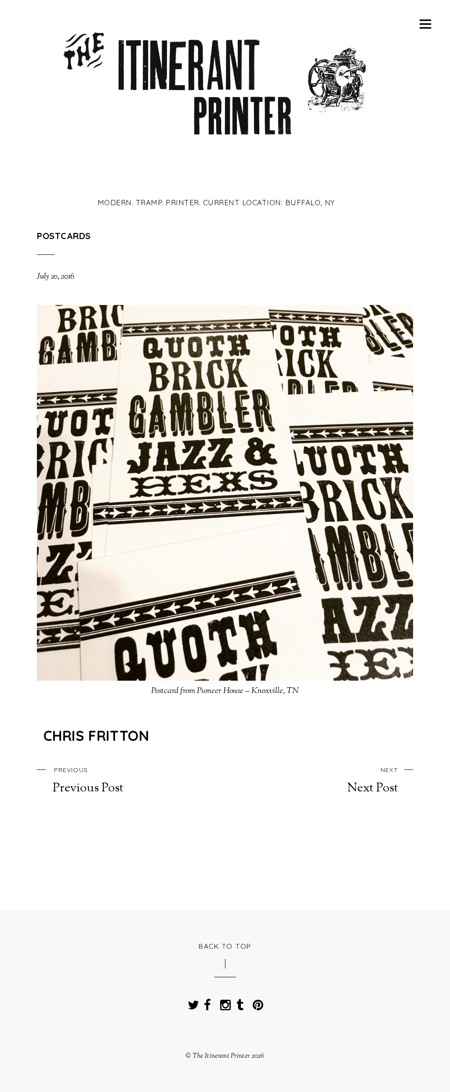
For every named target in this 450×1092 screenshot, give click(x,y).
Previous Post (88, 781)
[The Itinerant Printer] (216, 142)
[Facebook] (207, 1002)
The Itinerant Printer (221, 1056)
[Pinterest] (256, 1002)
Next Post (372, 781)
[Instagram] (224, 1002)
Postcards (64, 235)
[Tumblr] (240, 1002)
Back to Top (225, 946)
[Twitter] (191, 1002)
